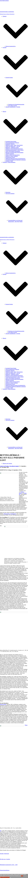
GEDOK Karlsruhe (9, 153)
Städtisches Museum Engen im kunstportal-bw (15, 158)
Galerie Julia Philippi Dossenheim (12, 151)
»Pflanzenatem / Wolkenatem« (9, 513)
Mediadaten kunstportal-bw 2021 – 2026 (8, 864)
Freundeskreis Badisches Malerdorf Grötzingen (15, 159)
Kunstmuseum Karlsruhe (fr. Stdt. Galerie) (14, 150)
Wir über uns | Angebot (5, 859)
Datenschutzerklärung (4, 870)
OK (22, 875)
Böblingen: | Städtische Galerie (12, 147)
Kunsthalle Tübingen (9, 143)
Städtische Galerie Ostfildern (11, 156)
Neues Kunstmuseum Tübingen (12, 142)
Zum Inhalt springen (4, 0)
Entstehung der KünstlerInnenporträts (16, 104)
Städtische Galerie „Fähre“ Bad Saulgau (14, 145)
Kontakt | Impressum (4, 853)
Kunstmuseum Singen (10, 157)
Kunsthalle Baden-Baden (10, 141)
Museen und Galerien (7, 463)
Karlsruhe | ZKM (9, 161)
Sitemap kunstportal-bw (10, 46)
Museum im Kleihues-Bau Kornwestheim (14, 152)
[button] (15, 31)
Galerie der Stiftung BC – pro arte (12, 146)
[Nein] (10, 877)
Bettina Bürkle (21, 492)
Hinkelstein (7, 192)
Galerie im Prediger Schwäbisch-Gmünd (9, 466)
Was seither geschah (12, 105)
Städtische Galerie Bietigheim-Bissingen (14, 148)
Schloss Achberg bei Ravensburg (12, 154)
